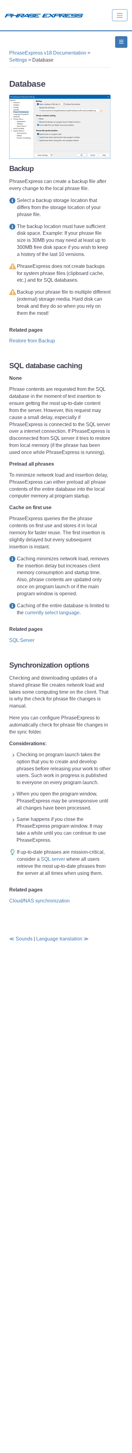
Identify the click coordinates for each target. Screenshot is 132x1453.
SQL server (53, 859)
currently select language (52, 612)
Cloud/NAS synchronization (39, 900)
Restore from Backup (32, 340)
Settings (18, 60)
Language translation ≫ (62, 938)
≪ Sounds (21, 938)
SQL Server (21, 640)
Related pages (26, 330)
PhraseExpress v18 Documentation (47, 52)
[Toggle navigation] (119, 15)
